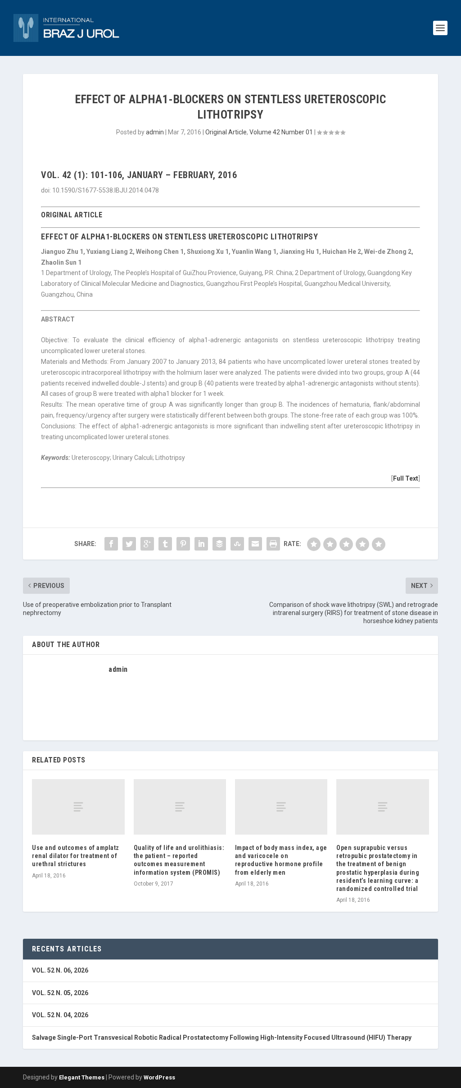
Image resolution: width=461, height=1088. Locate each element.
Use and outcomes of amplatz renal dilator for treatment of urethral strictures (75, 856)
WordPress (159, 1077)
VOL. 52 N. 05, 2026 (60, 992)
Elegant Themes (81, 1077)
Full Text (405, 478)
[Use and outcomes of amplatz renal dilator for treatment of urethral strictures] (78, 807)
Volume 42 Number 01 (281, 132)
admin (155, 132)
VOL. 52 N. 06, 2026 (60, 970)
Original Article (226, 132)
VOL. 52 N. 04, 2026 (60, 1015)
